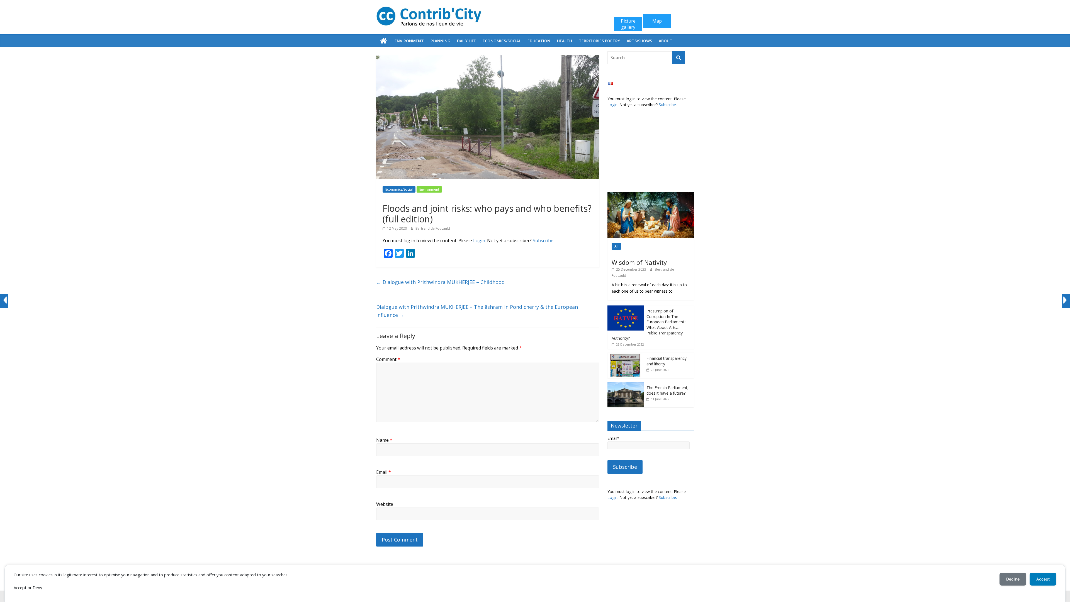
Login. (479, 240)
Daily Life (466, 40)
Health (564, 40)
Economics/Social (502, 40)
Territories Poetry (599, 40)
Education (538, 40)
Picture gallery (628, 24)
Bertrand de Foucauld (432, 228)
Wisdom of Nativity (639, 262)
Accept (1043, 579)
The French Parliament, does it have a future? (667, 390)
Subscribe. (543, 240)
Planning (440, 40)
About (665, 40)
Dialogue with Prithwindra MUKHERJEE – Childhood (440, 282)
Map (657, 21)
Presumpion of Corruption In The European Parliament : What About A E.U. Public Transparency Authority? (649, 324)
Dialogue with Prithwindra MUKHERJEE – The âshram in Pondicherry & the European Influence (477, 311)
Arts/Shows (639, 40)
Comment (388, 359)
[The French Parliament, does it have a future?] (625, 385)
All (616, 246)
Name (384, 440)
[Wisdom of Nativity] (650, 195)
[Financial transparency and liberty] (625, 355)
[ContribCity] (383, 41)
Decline (1013, 579)
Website (384, 504)
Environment (409, 40)
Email (383, 472)
